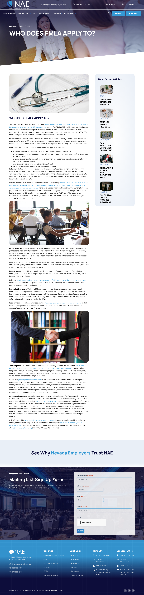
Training (57, 13)
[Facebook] (125, 590)
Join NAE (133, 13)
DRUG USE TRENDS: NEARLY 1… (105, 124)
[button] (108, 13)
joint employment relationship (29, 380)
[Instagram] (129, 590)
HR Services (23, 13)
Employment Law (41, 13)
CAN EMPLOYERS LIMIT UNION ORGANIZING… (107, 147)
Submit (80, 531)
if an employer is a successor (45, 401)
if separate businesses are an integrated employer (63, 303)
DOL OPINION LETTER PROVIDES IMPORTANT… (106, 199)
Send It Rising (58, 590)
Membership (9, 13)
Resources (69, 13)
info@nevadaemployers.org (21, 428)
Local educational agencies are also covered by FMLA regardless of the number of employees (51, 280)
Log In (118, 13)
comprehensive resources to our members (39, 420)
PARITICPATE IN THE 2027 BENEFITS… (106, 102)
